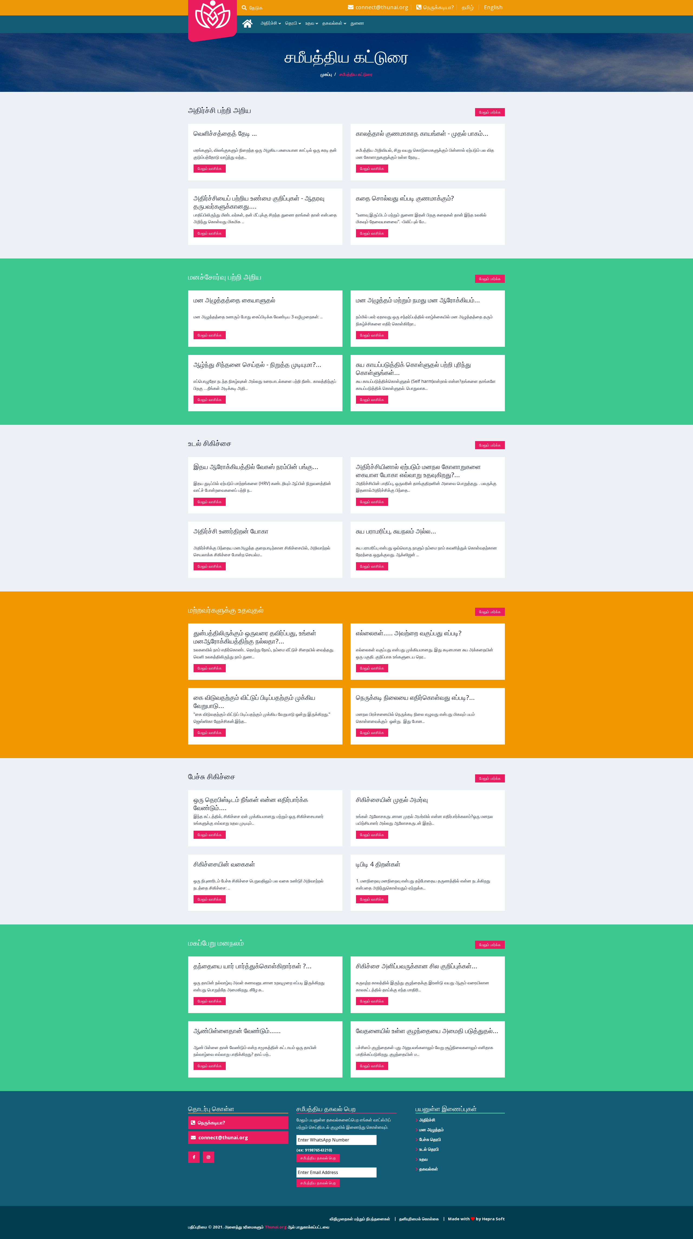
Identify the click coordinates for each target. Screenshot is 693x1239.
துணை (357, 23)
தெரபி (291, 23)
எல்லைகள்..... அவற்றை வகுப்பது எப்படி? (409, 632)
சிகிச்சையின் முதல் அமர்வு (392, 799)
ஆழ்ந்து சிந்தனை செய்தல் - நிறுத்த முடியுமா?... (257, 364)
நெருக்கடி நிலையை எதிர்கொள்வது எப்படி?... (415, 697)
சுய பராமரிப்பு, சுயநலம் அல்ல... (396, 530)
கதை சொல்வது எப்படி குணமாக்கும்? (405, 197)
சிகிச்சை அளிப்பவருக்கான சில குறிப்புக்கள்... (416, 965)
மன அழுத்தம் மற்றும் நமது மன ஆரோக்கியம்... (418, 299)
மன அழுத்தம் (431, 1130)
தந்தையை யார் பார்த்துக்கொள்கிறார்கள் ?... (253, 965)
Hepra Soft (493, 1218)
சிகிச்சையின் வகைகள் (224, 863)
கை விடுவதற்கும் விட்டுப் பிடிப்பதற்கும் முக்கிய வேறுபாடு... (254, 701)
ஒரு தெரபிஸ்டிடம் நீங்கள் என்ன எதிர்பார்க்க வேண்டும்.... (251, 803)
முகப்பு (326, 74)
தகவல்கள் (332, 23)
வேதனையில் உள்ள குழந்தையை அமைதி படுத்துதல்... (427, 1030)
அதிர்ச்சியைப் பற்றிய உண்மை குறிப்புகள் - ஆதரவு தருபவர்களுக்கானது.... (259, 202)
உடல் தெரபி (429, 1149)
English (493, 7)
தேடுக (255, 7)
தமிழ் (468, 7)
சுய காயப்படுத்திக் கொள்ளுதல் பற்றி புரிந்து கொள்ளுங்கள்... (413, 368)
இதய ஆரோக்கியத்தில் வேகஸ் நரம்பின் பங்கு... (256, 466)
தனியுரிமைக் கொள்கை (419, 1218)
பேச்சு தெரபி (430, 1139)
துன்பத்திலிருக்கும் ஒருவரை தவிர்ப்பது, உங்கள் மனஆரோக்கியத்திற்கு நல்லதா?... (255, 636)
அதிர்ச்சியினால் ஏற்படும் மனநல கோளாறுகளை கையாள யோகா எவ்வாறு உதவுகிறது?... (418, 470)
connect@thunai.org (382, 7)
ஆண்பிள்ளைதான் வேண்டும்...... (237, 1030)
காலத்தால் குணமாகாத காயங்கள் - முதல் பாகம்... (422, 133)
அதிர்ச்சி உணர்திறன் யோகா (231, 530)
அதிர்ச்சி (269, 23)
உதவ (309, 23)
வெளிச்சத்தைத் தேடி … (225, 133)
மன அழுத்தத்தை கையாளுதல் (234, 299)
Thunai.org (276, 1227)
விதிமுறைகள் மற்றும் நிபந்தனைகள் (360, 1218)
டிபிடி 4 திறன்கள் (378, 863)
